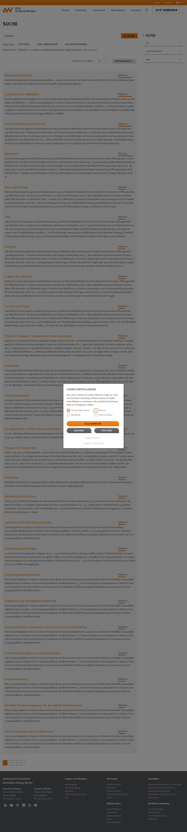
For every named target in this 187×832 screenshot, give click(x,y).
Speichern (106, 430)
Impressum (87, 443)
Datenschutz (99, 443)
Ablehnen (79, 430)
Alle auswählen (93, 423)
